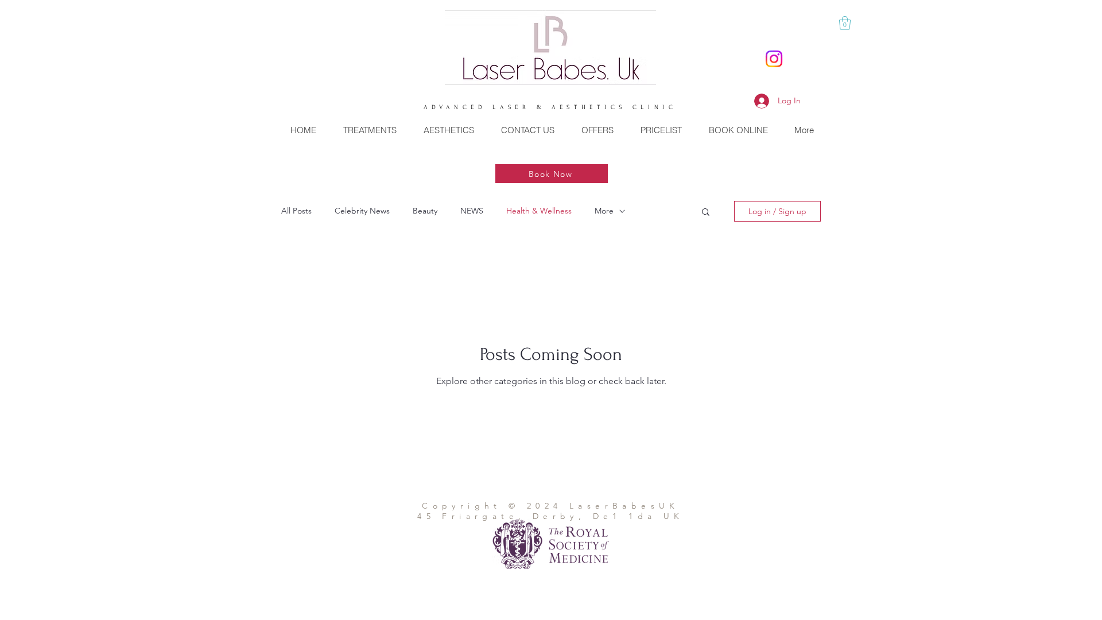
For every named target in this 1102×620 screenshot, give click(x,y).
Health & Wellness (539, 211)
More (604, 211)
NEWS (471, 211)
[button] (845, 23)
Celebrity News (362, 211)
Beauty (425, 211)
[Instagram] (774, 59)
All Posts (296, 211)
